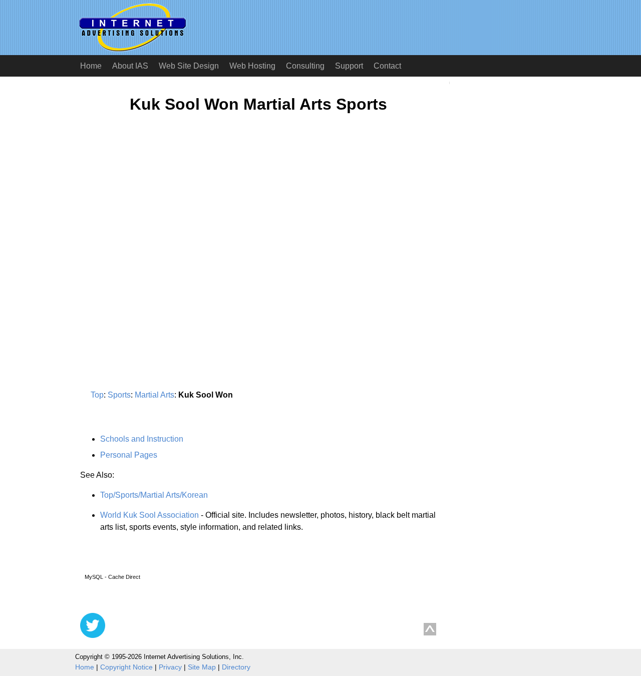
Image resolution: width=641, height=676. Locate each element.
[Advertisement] (164, 219)
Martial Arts (154, 395)
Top (97, 395)
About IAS (130, 66)
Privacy (170, 667)
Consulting (305, 66)
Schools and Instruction (141, 439)
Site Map (202, 667)
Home (91, 66)
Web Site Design (189, 66)
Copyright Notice (126, 667)
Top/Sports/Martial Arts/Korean (154, 495)
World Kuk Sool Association (149, 515)
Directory (236, 667)
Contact (387, 66)
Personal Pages (128, 455)
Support (349, 66)
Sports (119, 395)
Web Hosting (252, 66)
